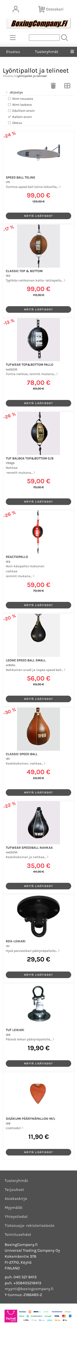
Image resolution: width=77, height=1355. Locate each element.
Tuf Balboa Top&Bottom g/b (29, 458)
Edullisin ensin (23, 110)
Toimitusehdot (18, 1234)
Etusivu (13, 51)
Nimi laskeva (22, 104)
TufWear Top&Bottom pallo (29, 364)
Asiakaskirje (16, 1198)
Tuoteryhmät (46, 51)
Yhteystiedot (16, 1216)
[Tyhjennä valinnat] (53, 87)
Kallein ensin (22, 117)
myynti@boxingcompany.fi (29, 1289)
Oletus (17, 123)
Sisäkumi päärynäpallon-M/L (30, 1118)
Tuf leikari (15, 1030)
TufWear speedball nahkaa (29, 847)
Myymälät (14, 1207)
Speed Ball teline (20, 177)
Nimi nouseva (22, 99)
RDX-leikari (15, 941)
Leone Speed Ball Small (26, 660)
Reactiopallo (17, 557)
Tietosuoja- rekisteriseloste (29, 1225)
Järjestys (16, 92)
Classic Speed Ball (22, 754)
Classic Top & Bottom (24, 271)
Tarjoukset (14, 1189)
